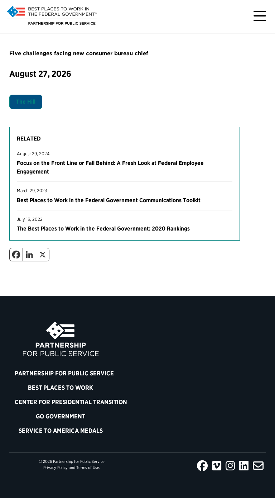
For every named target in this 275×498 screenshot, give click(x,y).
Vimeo (216, 466)
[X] (42, 254)
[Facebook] (16, 254)
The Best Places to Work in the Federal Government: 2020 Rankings (103, 228)
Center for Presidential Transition (63, 401)
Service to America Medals (61, 430)
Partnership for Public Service (63, 373)
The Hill (25, 101)
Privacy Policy (55, 467)
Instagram (230, 466)
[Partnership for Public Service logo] (60, 339)
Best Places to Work (60, 387)
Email (258, 466)
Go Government (60, 416)
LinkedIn (244, 466)
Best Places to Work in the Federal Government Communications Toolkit (109, 200)
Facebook (202, 466)
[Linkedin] (29, 254)
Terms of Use (87, 467)
